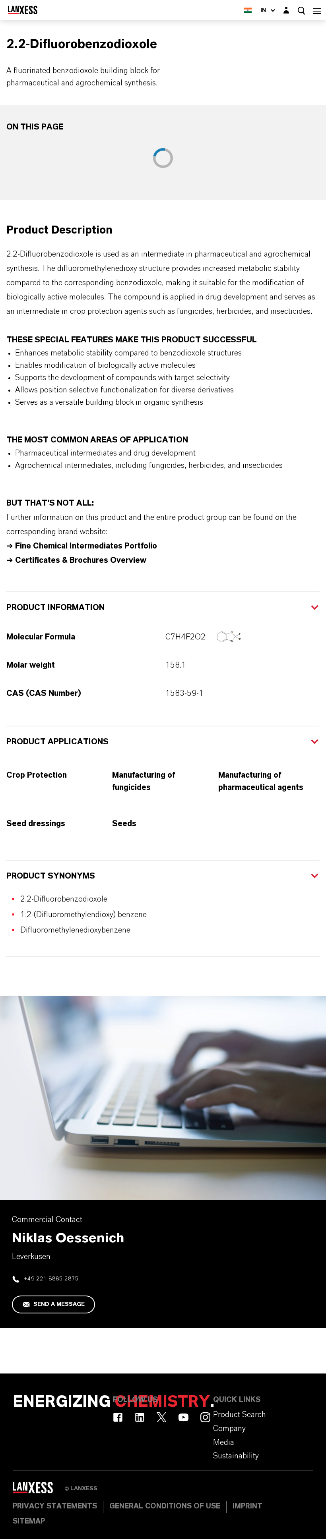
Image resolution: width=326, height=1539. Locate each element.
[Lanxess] (38, 1491)
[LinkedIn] (140, 1417)
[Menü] (317, 10)
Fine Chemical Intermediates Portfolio (86, 546)
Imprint (247, 1506)
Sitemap (29, 1521)
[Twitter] (162, 1417)
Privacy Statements (55, 1506)
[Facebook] (118, 1417)
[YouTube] (183, 1417)
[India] (247, 10)
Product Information (55, 608)
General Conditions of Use (164, 1506)
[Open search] (301, 10)
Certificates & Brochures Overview (80, 560)
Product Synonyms (50, 876)
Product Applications (57, 742)
